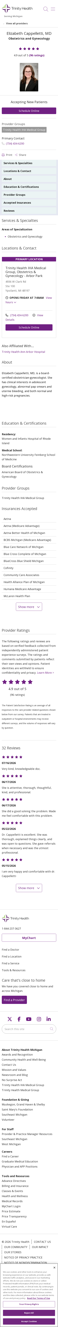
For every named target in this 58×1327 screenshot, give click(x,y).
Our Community (15, 1247)
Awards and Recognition (17, 1054)
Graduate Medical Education (20, 1161)
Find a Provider (14, 1000)
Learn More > (45, 672)
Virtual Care (9, 1226)
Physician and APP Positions (19, 1166)
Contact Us (9, 1064)
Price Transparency (14, 1216)
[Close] (54, 1267)
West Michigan (11, 1144)
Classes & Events (12, 1191)
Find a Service (10, 963)
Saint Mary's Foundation (17, 1109)
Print (8, 155)
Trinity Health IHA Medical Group (23, 1085)
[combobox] (29, 1029)
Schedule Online (29, 111)
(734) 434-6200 (14, 143)
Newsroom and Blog (15, 1075)
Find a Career (10, 1156)
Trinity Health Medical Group (20, 1090)
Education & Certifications (21, 187)
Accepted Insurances (17, 202)
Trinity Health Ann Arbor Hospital (23, 352)
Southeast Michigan (14, 1114)
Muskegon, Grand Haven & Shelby (23, 1104)
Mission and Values (14, 1070)
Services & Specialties (18, 163)
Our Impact (40, 1247)
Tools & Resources (13, 970)
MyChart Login (11, 1206)
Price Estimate (11, 1211)
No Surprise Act (12, 1080)
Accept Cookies (29, 1321)
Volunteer (8, 1119)
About (8, 179)
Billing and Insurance (15, 1186)
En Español (9, 1221)
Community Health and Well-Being (24, 1059)
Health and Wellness (15, 1196)
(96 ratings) (36, 55)
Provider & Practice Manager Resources (27, 1134)
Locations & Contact (17, 171)
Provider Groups (14, 194)
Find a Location (11, 956)
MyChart (29, 938)
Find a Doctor (10, 949)
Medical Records (12, 1201)
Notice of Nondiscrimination (25, 1262)
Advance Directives (14, 1181)
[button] (53, 7)
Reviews (9, 210)
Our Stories (12, 1252)
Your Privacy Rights (29, 1304)
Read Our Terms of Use (38, 1298)
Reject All (29, 1312)
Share (22, 155)
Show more (26, 607)
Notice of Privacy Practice (23, 1257)
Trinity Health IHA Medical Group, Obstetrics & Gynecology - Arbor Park (26, 272)
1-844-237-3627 (11, 928)
